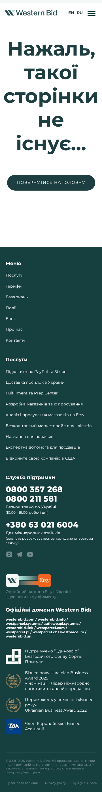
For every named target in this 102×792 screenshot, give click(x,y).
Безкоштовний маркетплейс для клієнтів (49, 425)
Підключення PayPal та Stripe (36, 371)
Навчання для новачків (30, 436)
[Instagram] (9, 554)
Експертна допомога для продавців (43, 447)
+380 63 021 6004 (42, 524)
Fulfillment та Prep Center (32, 393)
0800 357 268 (34, 489)
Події (11, 307)
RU (80, 12)
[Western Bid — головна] (31, 12)
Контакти (15, 340)
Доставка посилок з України (35, 382)
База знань (17, 296)
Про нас (14, 329)
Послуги (15, 275)
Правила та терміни (22, 783)
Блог (11, 318)
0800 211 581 (31, 499)
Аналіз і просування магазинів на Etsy (45, 414)
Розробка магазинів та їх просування (44, 404)
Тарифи (14, 286)
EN (71, 12)
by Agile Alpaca (85, 783)
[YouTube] (30, 554)
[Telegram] (19, 554)
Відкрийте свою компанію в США (40, 458)
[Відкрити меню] (91, 13)
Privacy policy (55, 783)
